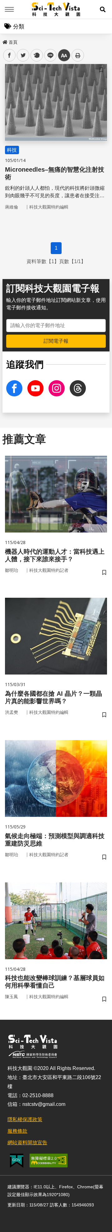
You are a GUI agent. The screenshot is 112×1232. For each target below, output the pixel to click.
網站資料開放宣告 (27, 1142)
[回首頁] (56, 9)
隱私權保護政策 (24, 1119)
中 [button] (64, 55)
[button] (102, 9)
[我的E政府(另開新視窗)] (16, 1161)
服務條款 (17, 1131)
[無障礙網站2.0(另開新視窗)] (49, 1160)
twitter (23, 55)
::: (4, 40)
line (48, 55)
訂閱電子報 (56, 341)
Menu (9, 9)
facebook (9, 55)
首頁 (13, 42)
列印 (78, 55)
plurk (36, 55)
